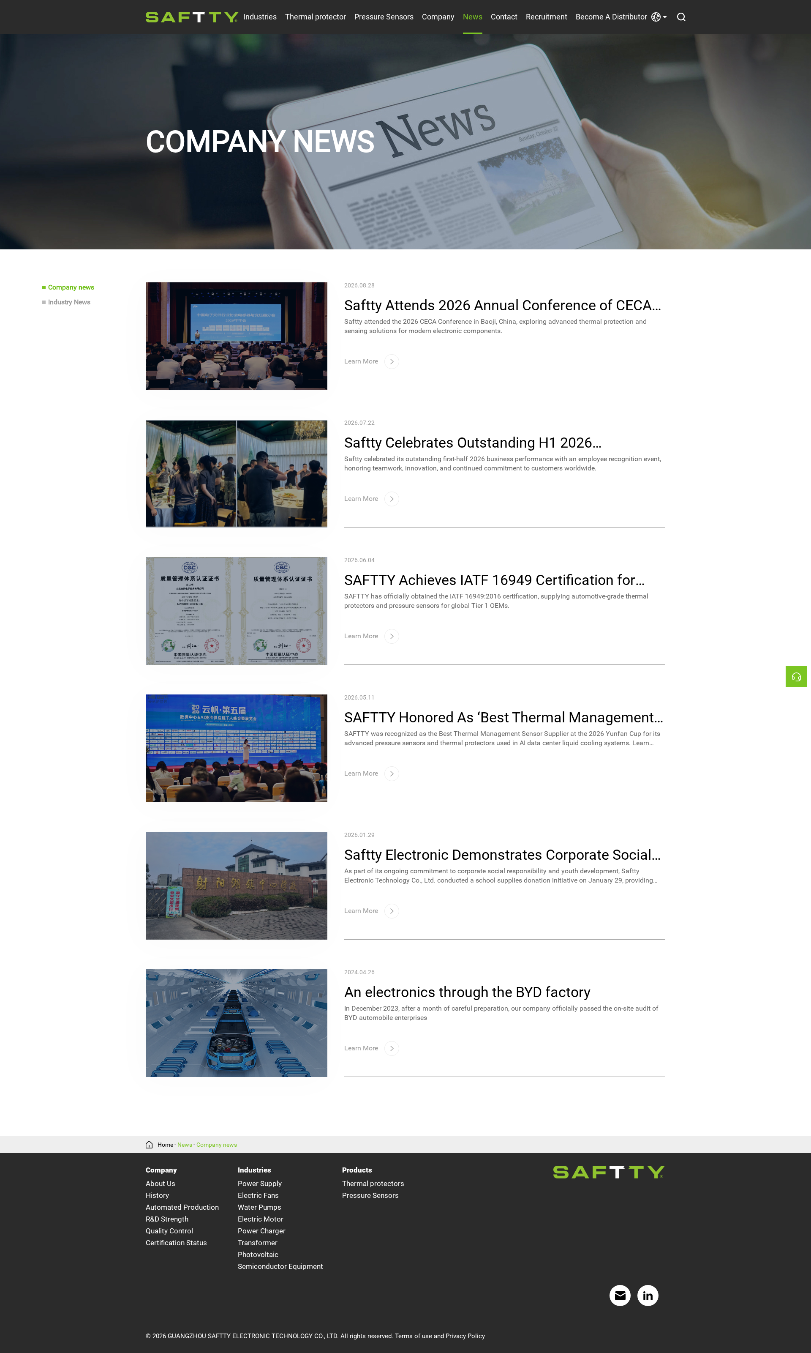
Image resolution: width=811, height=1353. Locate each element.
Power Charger (262, 1231)
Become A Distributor (611, 16)
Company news (71, 287)
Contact (504, 16)
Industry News (69, 302)
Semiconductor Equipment (280, 1266)
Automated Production (182, 1207)
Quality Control (169, 1231)
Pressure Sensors (384, 16)
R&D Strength (167, 1219)
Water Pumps (259, 1207)
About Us (160, 1183)
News (472, 16)
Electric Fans (258, 1195)
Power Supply (260, 1183)
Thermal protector (315, 16)
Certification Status (176, 1242)
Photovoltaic (258, 1254)
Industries (260, 16)
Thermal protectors (373, 1183)
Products (357, 1170)
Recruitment (546, 16)
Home (165, 1145)
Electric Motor (260, 1219)
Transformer (258, 1242)
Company (438, 16)
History (157, 1195)
